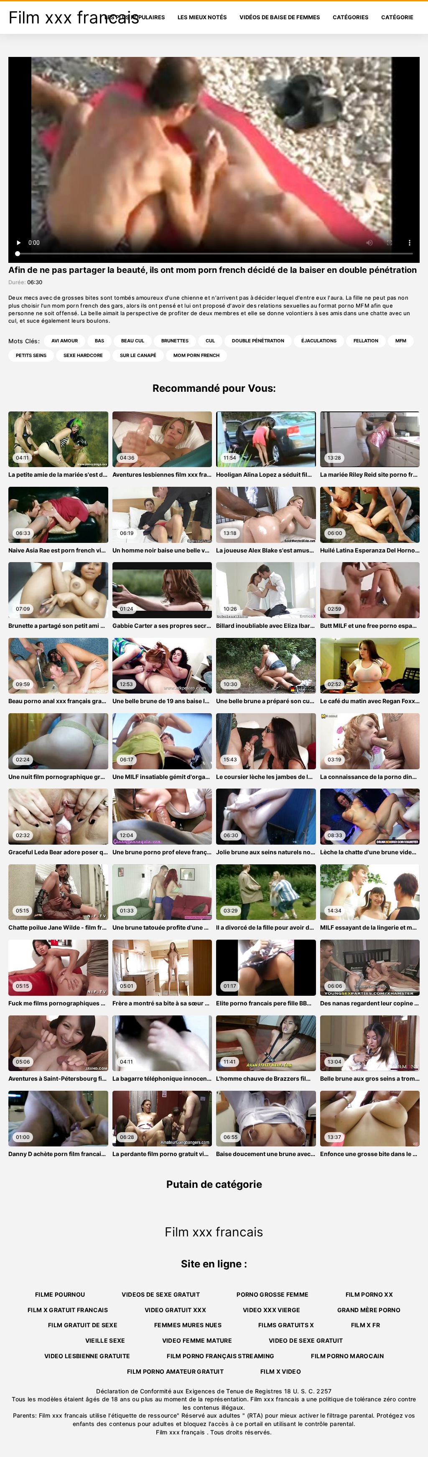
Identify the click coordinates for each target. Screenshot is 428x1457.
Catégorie (397, 17)
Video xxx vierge (272, 1309)
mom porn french (196, 355)
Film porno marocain (347, 1355)
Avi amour (64, 341)
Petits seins (31, 355)
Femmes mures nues (188, 1325)
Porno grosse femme (272, 1294)
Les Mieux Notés (202, 17)
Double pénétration (258, 341)
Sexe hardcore (83, 355)
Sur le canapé (138, 355)
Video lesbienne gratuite (87, 1355)
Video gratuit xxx (175, 1309)
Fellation (366, 341)
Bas (99, 341)
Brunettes (175, 341)
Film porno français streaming (220, 1355)
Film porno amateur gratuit (175, 1371)
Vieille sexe (105, 1340)
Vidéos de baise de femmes (279, 17)
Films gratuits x (286, 1325)
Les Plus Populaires (134, 17)
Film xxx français (181, 1432)
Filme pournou (60, 1294)
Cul (210, 341)
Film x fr (365, 1325)
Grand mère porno (369, 1309)
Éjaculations (318, 341)
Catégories (351, 17)
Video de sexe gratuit (306, 1340)
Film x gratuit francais (68, 1309)
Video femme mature (197, 1340)
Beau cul (132, 341)
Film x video (280, 1371)
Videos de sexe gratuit (161, 1294)
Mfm (400, 341)
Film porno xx (369, 1294)
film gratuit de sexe (82, 1325)
